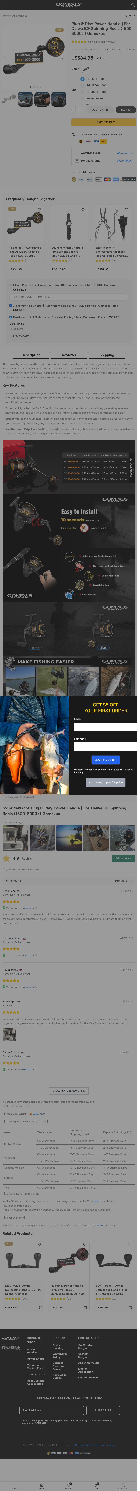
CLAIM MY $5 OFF (105, 759)
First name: (80, 738)
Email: (77, 719)
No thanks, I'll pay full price (106, 782)
